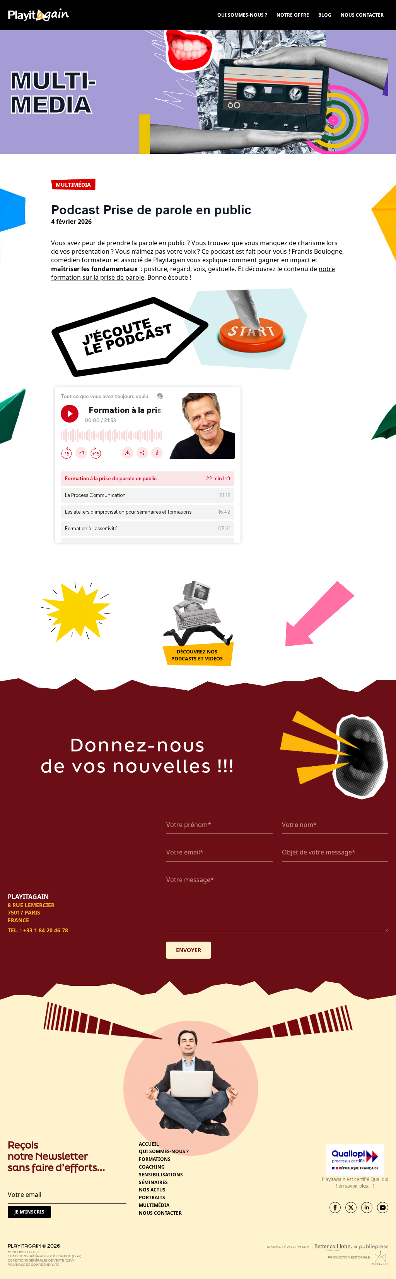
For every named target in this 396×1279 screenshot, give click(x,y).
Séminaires (153, 1182)
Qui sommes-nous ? (164, 1151)
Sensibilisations (161, 1175)
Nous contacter (160, 1213)
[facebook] (335, 1207)
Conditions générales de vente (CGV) (41, 1260)
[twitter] (351, 1207)
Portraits (152, 1198)
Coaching (152, 1167)
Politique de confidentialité (33, 1264)
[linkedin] (366, 1207)
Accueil (149, 1144)
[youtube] (382, 1207)
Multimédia (154, 1205)
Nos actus (152, 1190)
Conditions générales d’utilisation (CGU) (44, 1256)
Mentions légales (23, 1252)
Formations (155, 1159)
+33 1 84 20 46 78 (45, 930)
